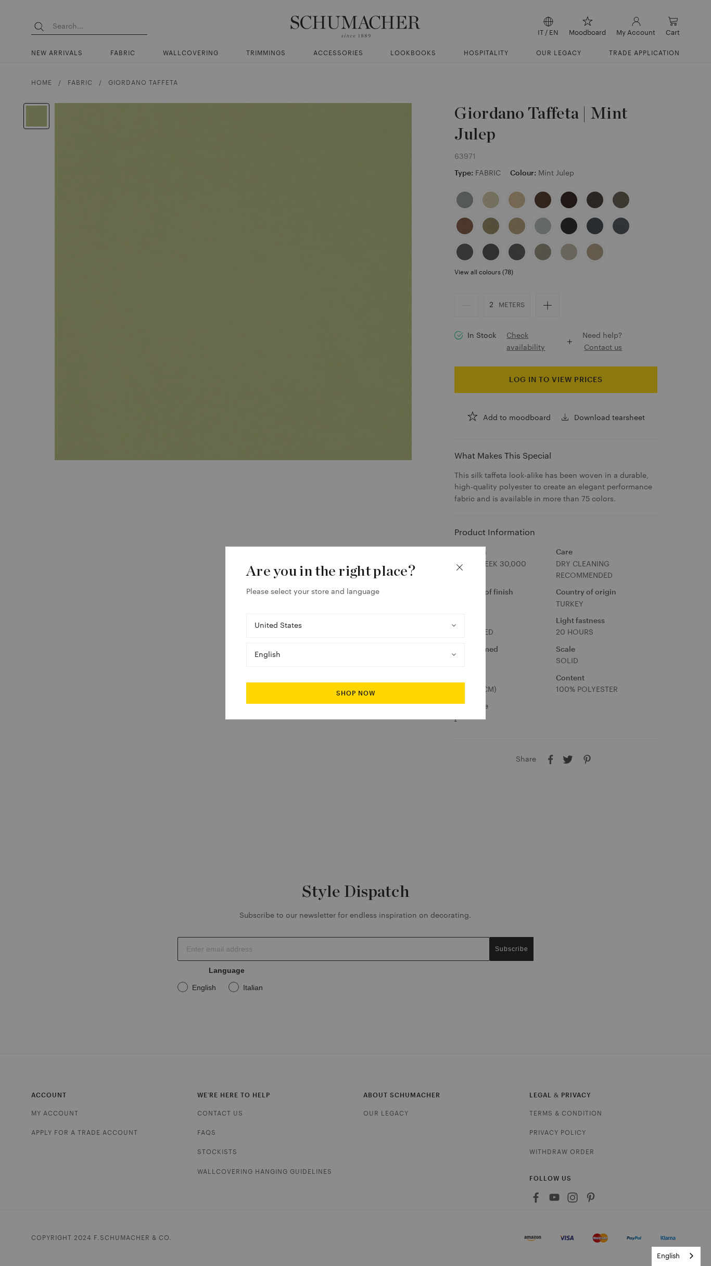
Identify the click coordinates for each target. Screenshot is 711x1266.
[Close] (459, 567)
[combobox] (676, 1256)
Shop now (355, 693)
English (668, 1255)
